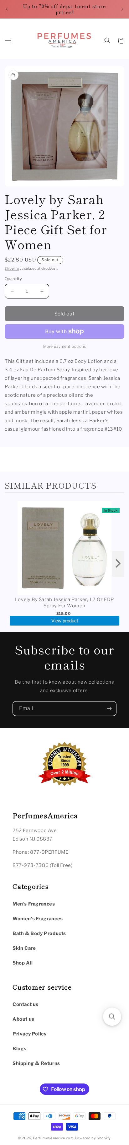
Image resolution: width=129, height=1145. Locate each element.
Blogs (20, 1048)
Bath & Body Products (39, 933)
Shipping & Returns (36, 1063)
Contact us (26, 1004)
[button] (8, 40)
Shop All (23, 963)
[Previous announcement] (7, 9)
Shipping (12, 268)
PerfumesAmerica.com (53, 1138)
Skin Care (24, 948)
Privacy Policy (29, 1034)
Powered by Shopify (93, 1138)
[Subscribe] (109, 708)
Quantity (13, 278)
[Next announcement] (122, 9)
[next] (118, 564)
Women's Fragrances (38, 919)
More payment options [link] (64, 346)
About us (23, 1019)
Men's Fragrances (34, 904)
